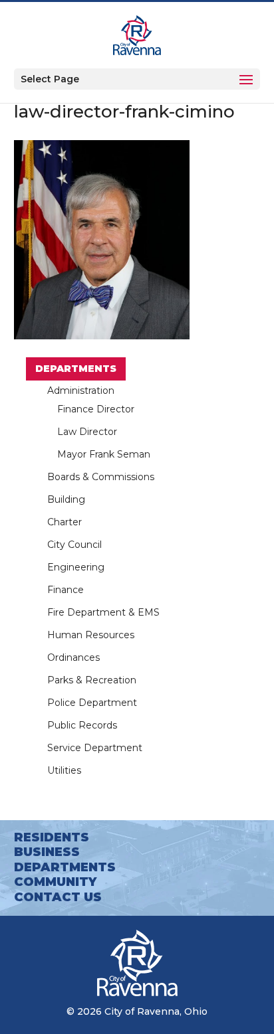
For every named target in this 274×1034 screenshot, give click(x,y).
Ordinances (73, 657)
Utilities (64, 770)
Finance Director (95, 409)
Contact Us (58, 897)
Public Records (82, 725)
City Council (74, 545)
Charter (64, 522)
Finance (65, 590)
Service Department (94, 748)
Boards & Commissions (100, 477)
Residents (51, 837)
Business (47, 852)
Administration (80, 390)
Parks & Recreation (91, 680)
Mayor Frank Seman (103, 454)
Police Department (92, 703)
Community (55, 882)
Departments (75, 369)
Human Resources (90, 635)
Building (66, 499)
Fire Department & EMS (103, 612)
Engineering (75, 567)
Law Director (87, 432)
